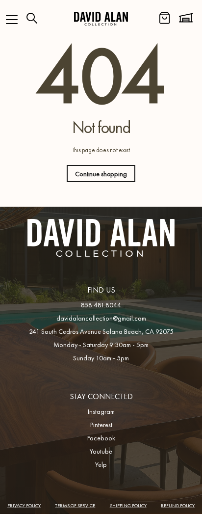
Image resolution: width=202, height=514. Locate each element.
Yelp (101, 464)
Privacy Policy (24, 505)
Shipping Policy (128, 505)
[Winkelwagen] (165, 18)
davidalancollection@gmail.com (101, 318)
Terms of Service (75, 505)
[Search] (31, 18)
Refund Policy (178, 505)
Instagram (101, 411)
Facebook (101, 437)
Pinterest (101, 424)
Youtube (101, 451)
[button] (12, 20)
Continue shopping (101, 173)
